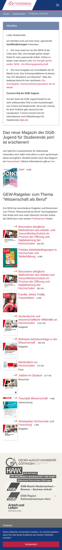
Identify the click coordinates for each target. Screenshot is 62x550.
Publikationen (39, 218)
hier (53, 161)
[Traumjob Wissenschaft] (10, 407)
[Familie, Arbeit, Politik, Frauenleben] (10, 302)
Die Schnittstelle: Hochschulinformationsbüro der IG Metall (30, 84)
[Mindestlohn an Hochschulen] (10, 365)
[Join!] (10, 177)
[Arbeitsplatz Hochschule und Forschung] (10, 430)
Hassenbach (13, 161)
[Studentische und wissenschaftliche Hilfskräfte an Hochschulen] (10, 324)
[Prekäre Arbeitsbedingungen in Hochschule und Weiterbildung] (10, 257)
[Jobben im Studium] (10, 384)
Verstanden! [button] (31, 544)
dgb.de (23, 120)
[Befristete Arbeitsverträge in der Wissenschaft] (10, 347)
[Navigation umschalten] (57, 5)
